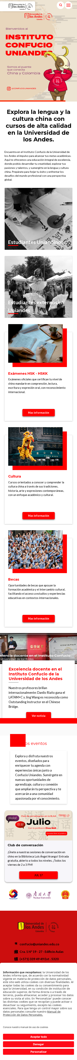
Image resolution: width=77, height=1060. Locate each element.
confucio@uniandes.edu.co (39, 944)
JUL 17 (38, 875)
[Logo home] (29, 7)
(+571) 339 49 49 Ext (35, 959)
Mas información (38, 412)
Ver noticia (38, 715)
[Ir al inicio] (17, 7)
